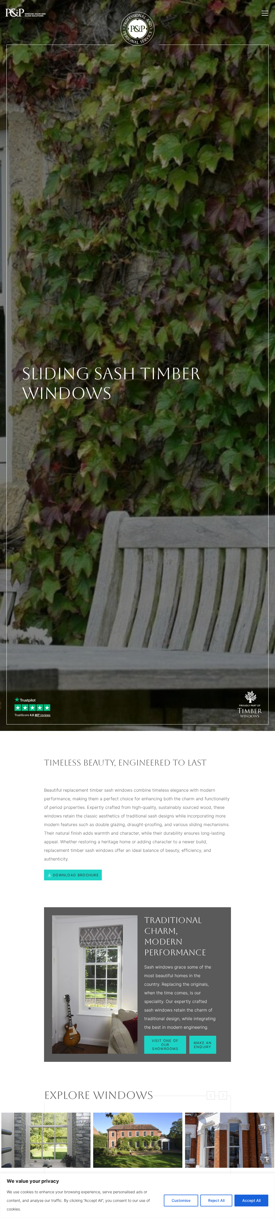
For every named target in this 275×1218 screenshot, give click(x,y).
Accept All (251, 1200)
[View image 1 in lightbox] (46, 1140)
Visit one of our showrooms (165, 1045)
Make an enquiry (203, 1045)
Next (223, 1095)
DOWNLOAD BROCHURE (76, 875)
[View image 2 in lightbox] (137, 1140)
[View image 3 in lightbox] (229, 1140)
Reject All (216, 1200)
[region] (137, 1195)
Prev (211, 1095)
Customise (181, 1200)
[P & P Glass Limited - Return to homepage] (25, 13)
